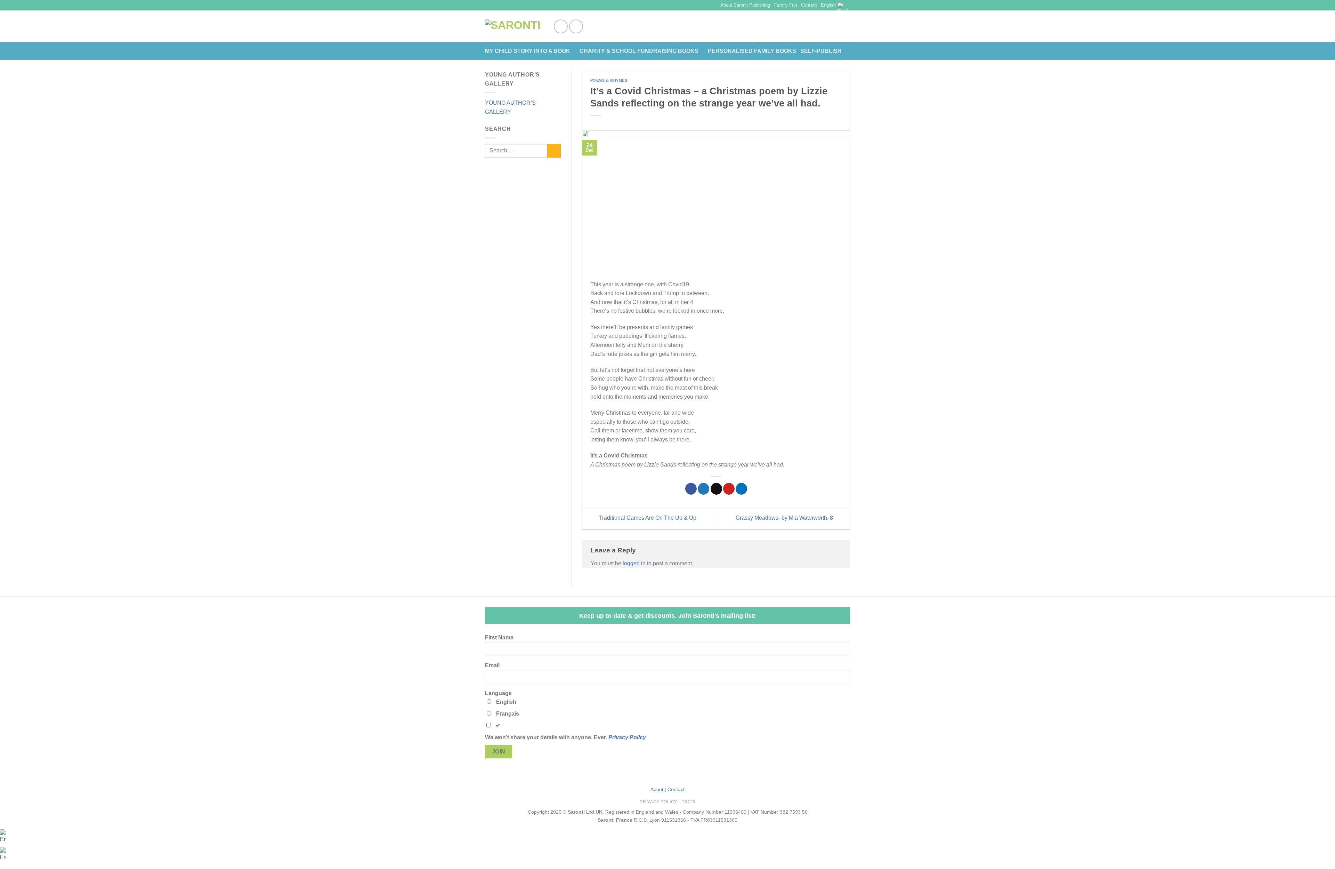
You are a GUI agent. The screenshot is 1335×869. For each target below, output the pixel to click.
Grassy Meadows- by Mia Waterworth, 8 (785, 518)
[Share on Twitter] (703, 489)
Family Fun (785, 5)
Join (498, 752)
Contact (809, 5)
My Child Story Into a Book (527, 51)
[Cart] (846, 26)
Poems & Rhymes (609, 80)
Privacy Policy (627, 737)
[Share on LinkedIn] (741, 489)
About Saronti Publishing (745, 5)
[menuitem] (3, 836)
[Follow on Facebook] (561, 26)
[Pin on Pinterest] (729, 489)
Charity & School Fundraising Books (639, 51)
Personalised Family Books (752, 51)
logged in (634, 563)
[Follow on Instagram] (576, 26)
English (828, 5)
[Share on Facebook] (691, 489)
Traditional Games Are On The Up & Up (647, 518)
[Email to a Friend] (716, 489)
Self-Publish (821, 51)
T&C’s (688, 801)
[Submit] (554, 151)
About (656, 789)
